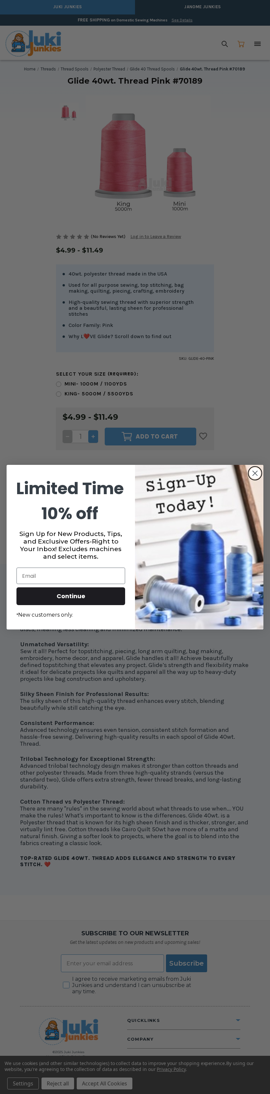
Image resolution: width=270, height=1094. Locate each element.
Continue (71, 596)
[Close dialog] (255, 473)
